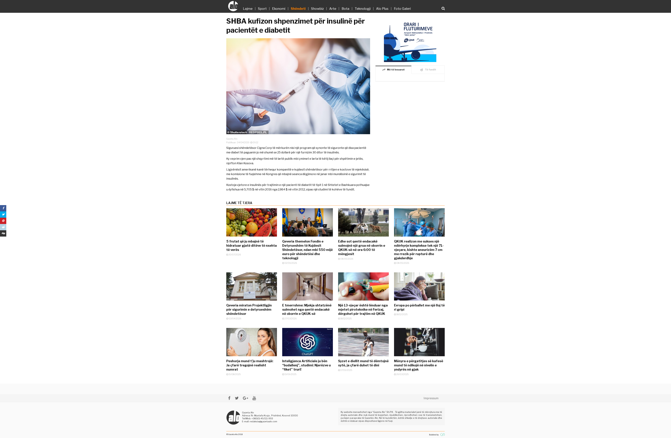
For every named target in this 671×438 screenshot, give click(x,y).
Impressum (431, 398)
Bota (345, 8)
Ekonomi (278, 8)
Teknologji (363, 8)
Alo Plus (382, 8)
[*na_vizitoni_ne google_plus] (245, 398)
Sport (262, 8)
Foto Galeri (402, 8)
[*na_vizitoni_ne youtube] (254, 398)
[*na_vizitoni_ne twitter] (237, 398)
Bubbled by (434, 435)
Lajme (247, 8)
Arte (332, 8)
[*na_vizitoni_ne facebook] (229, 398)
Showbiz (317, 8)
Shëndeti (298, 8)
